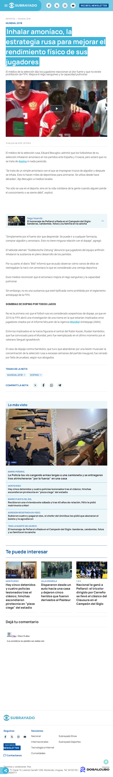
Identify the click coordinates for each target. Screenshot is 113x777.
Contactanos (14, 755)
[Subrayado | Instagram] (65, 5)
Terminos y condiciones (15, 766)
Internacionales (39, 741)
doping (23, 161)
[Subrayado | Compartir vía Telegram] (59, 385)
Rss (29, 766)
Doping (34, 375)
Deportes (10, 19)
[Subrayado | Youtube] (73, 5)
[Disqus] (56, 667)
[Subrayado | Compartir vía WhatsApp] (51, 385)
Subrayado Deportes (70, 741)
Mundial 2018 (24, 19)
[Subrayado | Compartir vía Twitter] (35, 385)
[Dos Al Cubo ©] (94, 771)
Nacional (36, 736)
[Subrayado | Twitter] (57, 5)
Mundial (75, 321)
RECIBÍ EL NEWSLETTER (94, 5)
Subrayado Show (68, 736)
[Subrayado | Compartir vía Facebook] (43, 385)
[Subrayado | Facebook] (49, 5)
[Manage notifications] (106, 761)
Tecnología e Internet (42, 747)
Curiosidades (38, 753)
